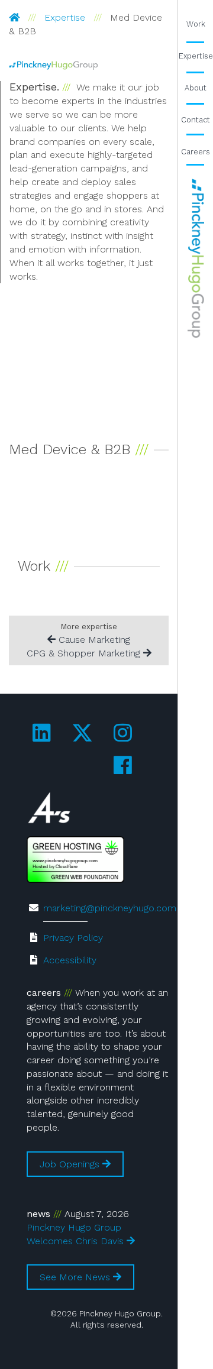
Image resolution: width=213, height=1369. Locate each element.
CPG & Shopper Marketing (85, 653)
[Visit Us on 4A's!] (49, 810)
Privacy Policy (73, 937)
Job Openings (71, 1164)
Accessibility (69, 960)
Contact (195, 119)
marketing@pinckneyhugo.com (109, 908)
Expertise (64, 17)
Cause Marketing (93, 639)
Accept (142, 1321)
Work (195, 24)
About (195, 87)
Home (195, 258)
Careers (195, 151)
